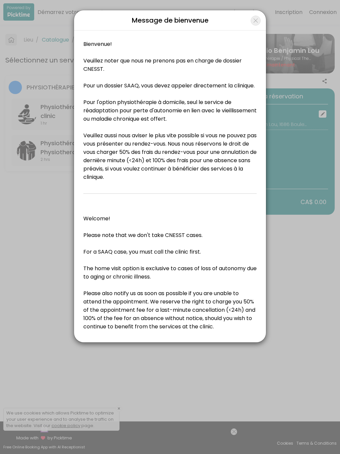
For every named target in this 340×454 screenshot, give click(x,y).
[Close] (256, 21)
